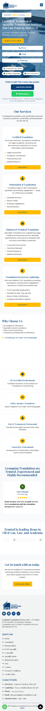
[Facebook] (4, 613)
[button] (41, 4)
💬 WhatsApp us (22, 94)
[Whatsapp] (18, 613)
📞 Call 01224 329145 (23, 87)
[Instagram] (13, 613)
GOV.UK (38, 99)
